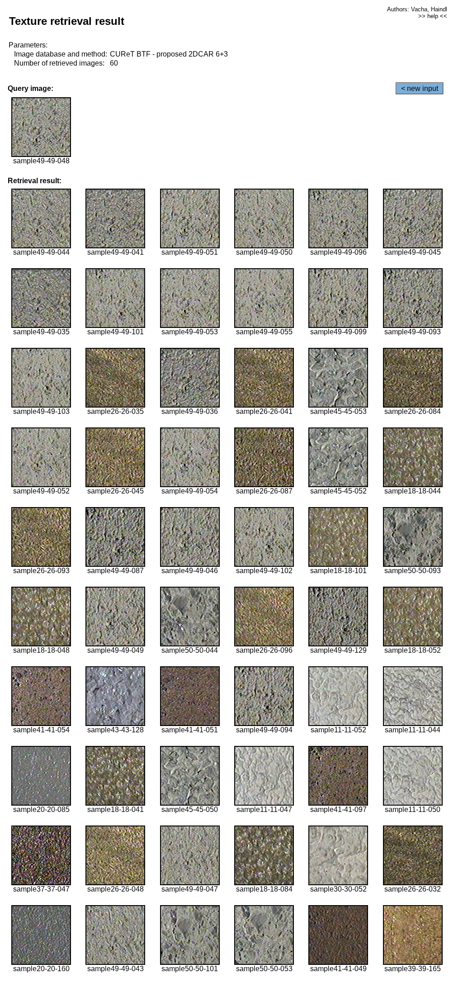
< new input (419, 88)
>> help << (432, 16)
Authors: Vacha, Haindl (417, 9)
